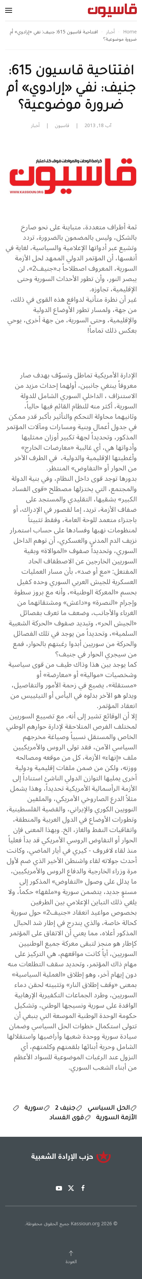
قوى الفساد (67, 1118)
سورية (33, 1108)
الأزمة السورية (116, 1118)
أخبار (35, 126)
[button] (8, 10)
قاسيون (62, 126)
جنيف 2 (65, 1108)
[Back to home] (112, 10)
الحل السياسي (109, 1108)
